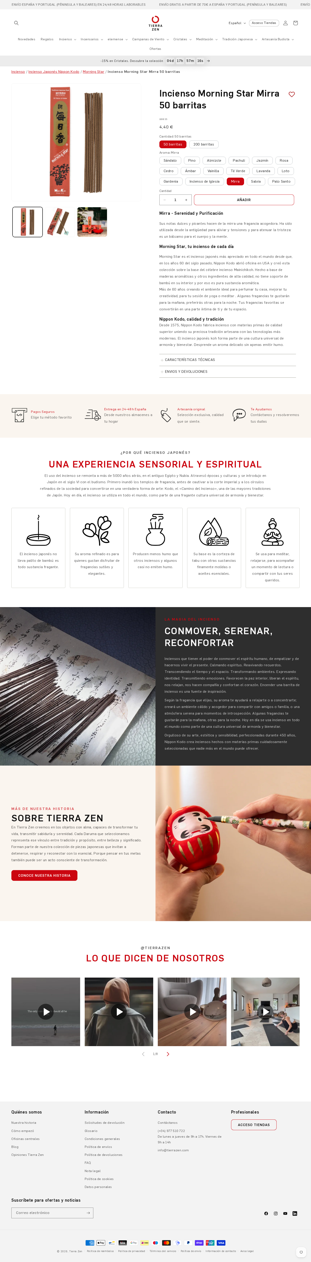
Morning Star (93, 71)
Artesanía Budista (276, 39)
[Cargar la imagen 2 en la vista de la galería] (60, 222)
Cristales (180, 39)
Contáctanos (168, 1123)
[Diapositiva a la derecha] (167, 1054)
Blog (14, 1147)
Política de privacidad (131, 1251)
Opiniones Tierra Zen (27, 1155)
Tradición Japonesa (237, 39)
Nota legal (93, 1171)
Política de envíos (98, 1147)
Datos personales (98, 1187)
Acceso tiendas (254, 1125)
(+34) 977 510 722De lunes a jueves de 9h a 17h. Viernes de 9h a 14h (190, 1136)
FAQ (88, 1163)
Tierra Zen (75, 1251)
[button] (16, 23)
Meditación (204, 39)
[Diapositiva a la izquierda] (143, 1054)
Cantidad (165, 191)
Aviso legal (247, 1251)
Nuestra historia (23, 1123)
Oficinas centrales (25, 1139)
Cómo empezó (22, 1131)
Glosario (91, 1131)
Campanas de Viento (148, 39)
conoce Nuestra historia (44, 876)
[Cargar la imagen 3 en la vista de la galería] (92, 222)
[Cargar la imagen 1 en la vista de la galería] (28, 222)
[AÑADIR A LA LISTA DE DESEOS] (290, 94)
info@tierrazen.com (173, 1150)
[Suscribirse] (88, 1213)
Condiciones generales (102, 1139)
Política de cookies (99, 1179)
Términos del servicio (163, 1251)
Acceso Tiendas (264, 23)
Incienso (65, 39)
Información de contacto (221, 1251)
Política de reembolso (100, 1251)
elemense (115, 39)
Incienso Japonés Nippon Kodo (53, 71)
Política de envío (191, 1251)
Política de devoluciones (104, 1155)
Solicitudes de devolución (105, 1123)
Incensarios (90, 39)
